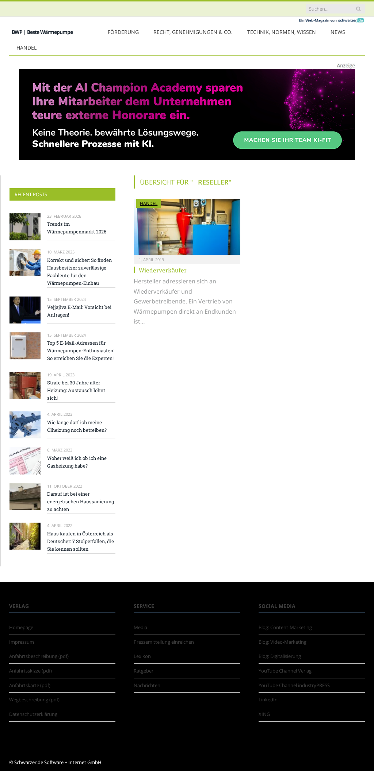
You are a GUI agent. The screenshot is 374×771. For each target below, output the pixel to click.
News (338, 31)
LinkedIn (268, 699)
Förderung (123, 31)
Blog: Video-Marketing (282, 642)
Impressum (21, 642)
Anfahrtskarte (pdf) (29, 685)
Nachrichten (147, 685)
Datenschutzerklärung (33, 714)
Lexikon (142, 656)
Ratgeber (143, 670)
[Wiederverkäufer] (187, 227)
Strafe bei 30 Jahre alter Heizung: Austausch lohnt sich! (76, 390)
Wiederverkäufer (163, 270)
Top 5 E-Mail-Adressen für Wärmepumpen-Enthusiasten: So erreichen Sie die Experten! (80, 350)
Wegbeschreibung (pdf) (34, 699)
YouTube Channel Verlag (285, 670)
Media (140, 627)
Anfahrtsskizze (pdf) (30, 670)
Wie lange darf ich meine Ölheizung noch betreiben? (77, 426)
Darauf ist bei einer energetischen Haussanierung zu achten (80, 501)
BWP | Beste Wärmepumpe (42, 31)
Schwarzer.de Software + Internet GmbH (58, 762)
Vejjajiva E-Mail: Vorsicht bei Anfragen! (79, 311)
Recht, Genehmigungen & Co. (193, 31)
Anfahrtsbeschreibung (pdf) (39, 656)
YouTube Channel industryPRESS (294, 685)
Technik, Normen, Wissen (281, 31)
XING (264, 714)
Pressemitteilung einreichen (164, 642)
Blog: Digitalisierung (280, 656)
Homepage (21, 627)
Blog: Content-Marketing (285, 627)
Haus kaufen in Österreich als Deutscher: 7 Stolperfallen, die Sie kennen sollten (80, 541)
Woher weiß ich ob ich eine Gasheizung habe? (77, 462)
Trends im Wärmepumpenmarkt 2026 (76, 228)
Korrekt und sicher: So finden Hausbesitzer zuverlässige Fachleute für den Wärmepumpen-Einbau (79, 271)
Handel (26, 47)
